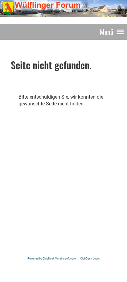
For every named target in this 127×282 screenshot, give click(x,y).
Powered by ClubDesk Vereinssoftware (51, 258)
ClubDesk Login (90, 258)
